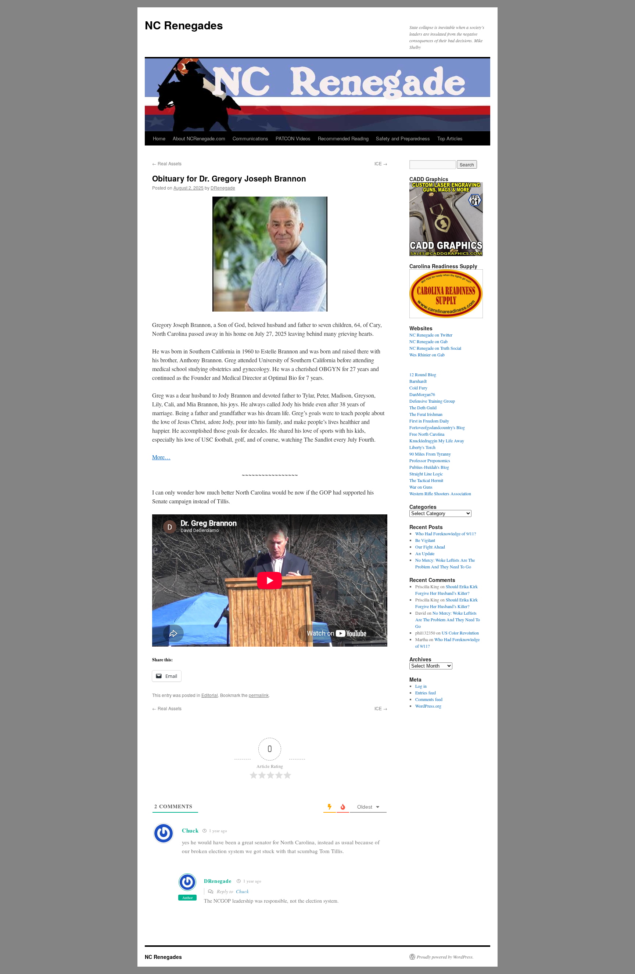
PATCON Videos (293, 138)
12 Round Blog (422, 374)
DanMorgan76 (422, 394)
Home (159, 138)
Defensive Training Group (432, 401)
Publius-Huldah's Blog (429, 467)
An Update (424, 553)
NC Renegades (184, 25)
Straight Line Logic (426, 474)
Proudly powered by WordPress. (445, 957)
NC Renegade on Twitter (430, 335)
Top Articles (450, 138)
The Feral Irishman (425, 414)
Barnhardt (418, 381)
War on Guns (421, 487)
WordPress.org (428, 706)
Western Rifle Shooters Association (440, 493)
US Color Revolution (460, 633)
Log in (421, 686)
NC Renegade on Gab (428, 341)
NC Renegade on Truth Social (435, 348)
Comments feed (428, 699)
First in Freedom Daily (429, 421)
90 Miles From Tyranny (430, 454)
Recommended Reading (343, 138)
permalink (259, 695)
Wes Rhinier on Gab (427, 354)
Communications (250, 138)
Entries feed (425, 693)
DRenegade (223, 187)
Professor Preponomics (429, 460)
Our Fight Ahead (430, 547)
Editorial (209, 695)
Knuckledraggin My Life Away (436, 440)
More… (161, 457)
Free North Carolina (426, 434)
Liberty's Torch (422, 447)
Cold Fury (418, 388)
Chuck (242, 891)
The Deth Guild (423, 407)
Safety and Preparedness (403, 138)
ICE (380, 163)
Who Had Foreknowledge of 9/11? (445, 533)
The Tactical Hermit (426, 480)
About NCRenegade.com (199, 138)
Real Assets (167, 163)
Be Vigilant (425, 540)
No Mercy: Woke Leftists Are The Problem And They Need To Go (447, 619)
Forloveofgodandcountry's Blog (437, 427)
